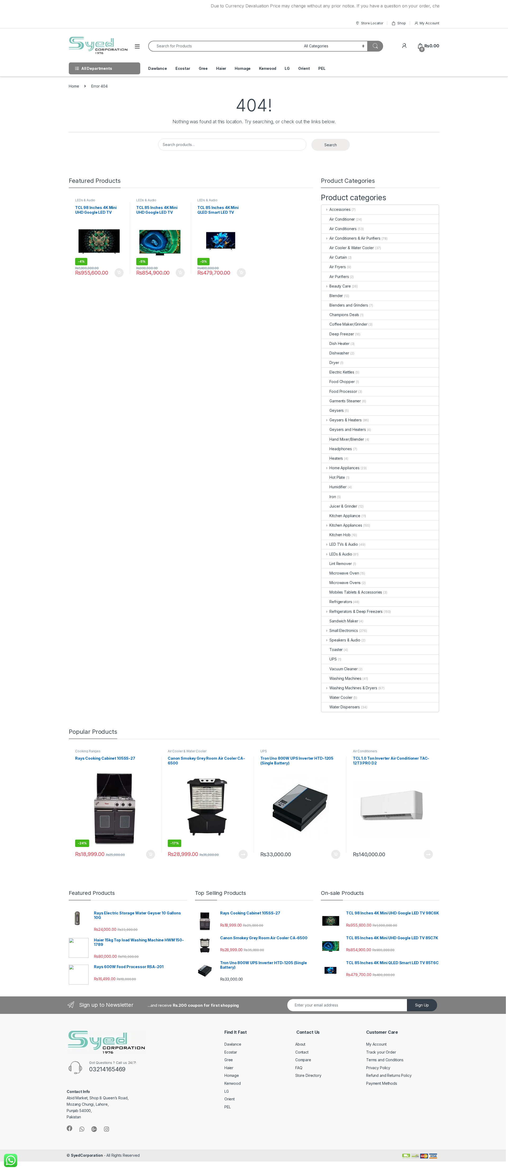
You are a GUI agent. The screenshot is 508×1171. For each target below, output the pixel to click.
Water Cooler (340, 697)
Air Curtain (338, 257)
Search (330, 145)
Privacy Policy (378, 1067)
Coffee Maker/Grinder (348, 324)
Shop (401, 23)
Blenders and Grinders (348, 305)
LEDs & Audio (85, 200)
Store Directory (308, 1075)
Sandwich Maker (343, 621)
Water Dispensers (344, 707)
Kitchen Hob (339, 534)
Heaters (336, 458)
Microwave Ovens (345, 582)
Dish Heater (339, 343)
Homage (243, 68)
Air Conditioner (342, 219)
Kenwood (267, 68)
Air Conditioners (343, 228)
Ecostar (182, 68)
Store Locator (372, 23)
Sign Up (422, 1005)
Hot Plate (337, 477)
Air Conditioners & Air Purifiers (354, 238)
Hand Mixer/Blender (346, 439)
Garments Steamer (345, 401)
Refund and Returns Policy (389, 1075)
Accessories (339, 209)
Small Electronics (343, 630)
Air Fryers (337, 267)
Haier (221, 68)
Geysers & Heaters (345, 420)
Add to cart (119, 272)
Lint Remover (340, 563)
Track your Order (381, 1052)
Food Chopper (342, 381)
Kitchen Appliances (345, 525)
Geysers (336, 410)
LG (287, 68)
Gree (203, 68)
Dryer (334, 362)
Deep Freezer (341, 334)
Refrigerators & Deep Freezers (356, 611)
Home (74, 86)
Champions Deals (344, 314)
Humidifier (338, 487)
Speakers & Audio (344, 640)
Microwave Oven (344, 573)
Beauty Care (340, 286)
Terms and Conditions (384, 1060)
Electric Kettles (341, 372)
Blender (336, 295)
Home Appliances (344, 468)
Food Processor (343, 391)
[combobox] (224, 46)
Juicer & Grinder (343, 506)
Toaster (336, 649)
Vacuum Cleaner (343, 669)
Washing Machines (345, 678)
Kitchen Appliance (344, 515)
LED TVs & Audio (343, 544)
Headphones (340, 448)
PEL (321, 68)
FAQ (298, 1067)
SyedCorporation (87, 1155)
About (300, 1044)
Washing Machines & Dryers (353, 688)
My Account (429, 23)
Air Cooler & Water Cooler (351, 247)
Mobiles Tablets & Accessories (355, 592)
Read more (243, 854)
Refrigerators (340, 601)
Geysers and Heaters (347, 429)
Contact (302, 1052)
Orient (304, 68)
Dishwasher (339, 353)
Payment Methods (381, 1083)
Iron (332, 496)
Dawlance (157, 68)
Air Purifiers (339, 276)
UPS (333, 659)
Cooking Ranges (88, 751)
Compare (303, 1060)
